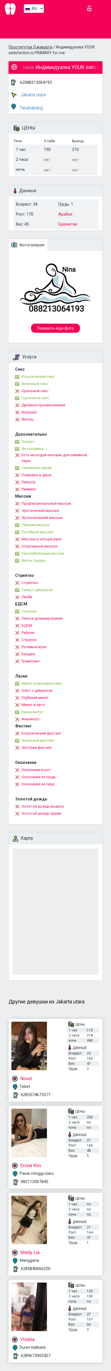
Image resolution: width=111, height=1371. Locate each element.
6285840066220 (35, 1268)
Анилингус (31, 719)
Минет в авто (33, 705)
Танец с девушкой (37, 590)
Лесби (27, 597)
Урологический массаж (42, 518)
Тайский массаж (36, 525)
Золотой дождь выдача (43, 806)
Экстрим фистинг (37, 747)
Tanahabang (30, 108)
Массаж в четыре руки (41, 539)
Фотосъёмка (33, 449)
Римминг (29, 489)
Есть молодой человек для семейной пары (54, 458)
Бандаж (28, 654)
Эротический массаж (40, 510)
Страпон (29, 640)
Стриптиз (30, 583)
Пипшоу (28, 482)
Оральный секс (35, 391)
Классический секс (38, 376)
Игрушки (29, 412)
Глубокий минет (35, 697)
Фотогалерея (31, 245)
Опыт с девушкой (37, 690)
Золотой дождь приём (41, 813)
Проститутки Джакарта (30, 47)
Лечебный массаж (37, 532)
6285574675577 (35, 1094)
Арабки (65, 214)
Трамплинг (31, 661)
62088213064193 (36, 82)
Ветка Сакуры (34, 560)
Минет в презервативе (42, 683)
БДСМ (27, 625)
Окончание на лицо (38, 784)
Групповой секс (35, 398)
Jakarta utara (32, 95)
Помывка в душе (36, 475)
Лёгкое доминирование (42, 618)
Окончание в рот (36, 770)
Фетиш (28, 419)
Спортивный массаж (39, 546)
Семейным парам (37, 468)
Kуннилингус (32, 712)
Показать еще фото (55, 328)
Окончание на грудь (39, 777)
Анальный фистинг (38, 740)
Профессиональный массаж (46, 503)
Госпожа (29, 611)
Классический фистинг (41, 733)
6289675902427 (35, 1355)
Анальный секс (35, 384)
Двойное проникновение (43, 405)
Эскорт (28, 441)
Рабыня (28, 632)
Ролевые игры (34, 647)
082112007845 (34, 1181)
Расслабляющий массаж (43, 553)
